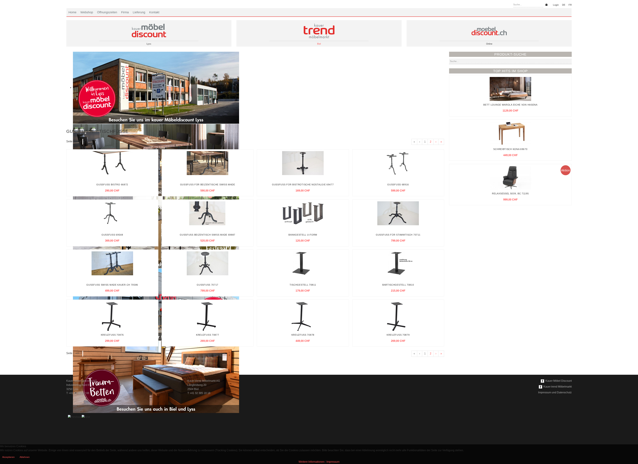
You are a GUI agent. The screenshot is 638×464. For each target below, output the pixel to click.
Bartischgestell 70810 (398, 284)
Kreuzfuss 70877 (207, 334)
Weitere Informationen (311, 461)
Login (556, 4)
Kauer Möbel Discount (558, 380)
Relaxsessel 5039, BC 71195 (510, 193)
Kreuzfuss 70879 (398, 334)
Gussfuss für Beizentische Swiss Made (207, 184)
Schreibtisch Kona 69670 (510, 149)
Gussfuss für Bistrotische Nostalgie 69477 (303, 184)
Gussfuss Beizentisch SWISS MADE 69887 (207, 234)
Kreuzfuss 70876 (112, 334)
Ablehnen (25, 457)
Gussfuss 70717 (207, 284)
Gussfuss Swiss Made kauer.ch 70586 (112, 284)
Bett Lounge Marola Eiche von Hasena (510, 104)
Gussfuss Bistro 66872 (112, 184)
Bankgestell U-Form (302, 234)
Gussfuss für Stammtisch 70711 (398, 234)
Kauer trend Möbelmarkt (557, 386)
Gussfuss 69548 (112, 234)
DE (563, 4)
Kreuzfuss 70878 (303, 334)
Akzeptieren (8, 457)
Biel (319, 44)
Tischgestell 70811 (303, 284)
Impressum (332, 461)
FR (570, 4)
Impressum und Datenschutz (555, 392)
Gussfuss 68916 (398, 184)
